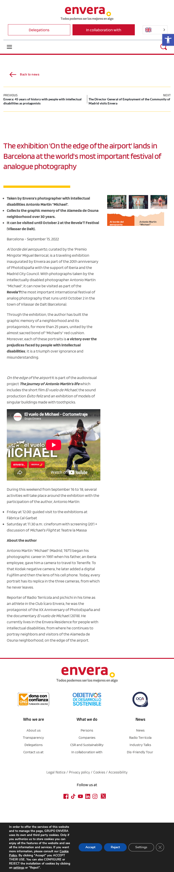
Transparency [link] (33, 737)
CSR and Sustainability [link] (87, 745)
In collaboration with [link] (86, 752)
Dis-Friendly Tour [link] (140, 752)
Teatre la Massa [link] (74, 530)
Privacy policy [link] (80, 772)
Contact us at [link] (33, 752)
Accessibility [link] (118, 772)
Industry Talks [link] (140, 745)
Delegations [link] (33, 745)
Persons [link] (87, 730)
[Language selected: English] (155, 29)
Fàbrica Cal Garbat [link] (22, 517)
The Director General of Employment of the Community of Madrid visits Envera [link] (129, 101)
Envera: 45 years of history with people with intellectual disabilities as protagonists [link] (42, 101)
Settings (141, 847)
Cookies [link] (99, 772)
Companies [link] (87, 737)
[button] (9, 46)
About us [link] (34, 730)
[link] (168, 40)
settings (18, 868)
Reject (115, 847)
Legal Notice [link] (55, 772)
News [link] (140, 730)
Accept (90, 847)
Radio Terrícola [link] (39, 597)
